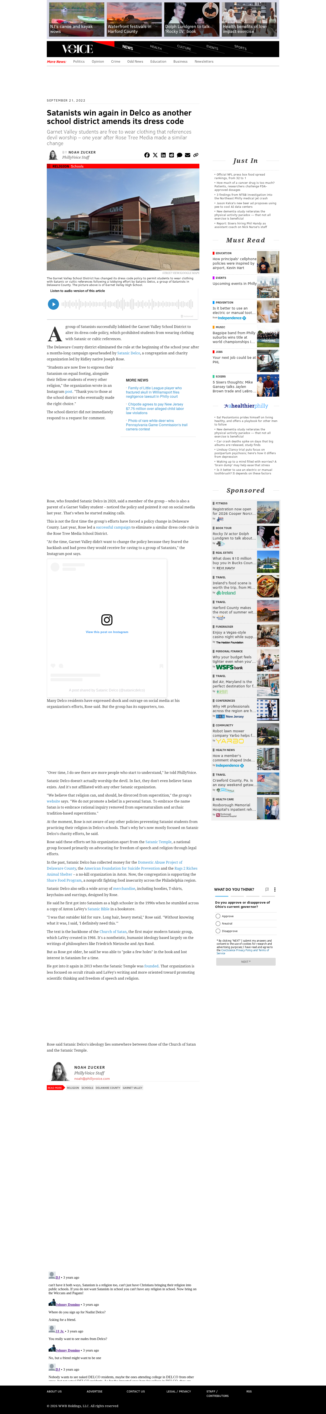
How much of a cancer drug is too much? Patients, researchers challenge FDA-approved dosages (244, 186)
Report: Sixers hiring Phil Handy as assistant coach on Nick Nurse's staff (240, 225)
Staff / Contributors (217, 1393)
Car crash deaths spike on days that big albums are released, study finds (243, 443)
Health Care (225, 799)
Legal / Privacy (179, 1391)
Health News (225, 750)
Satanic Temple (158, 842)
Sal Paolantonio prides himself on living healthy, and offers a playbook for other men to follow (245, 420)
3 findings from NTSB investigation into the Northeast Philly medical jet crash (243, 196)
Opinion (98, 61)
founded (151, 966)
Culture (184, 47)
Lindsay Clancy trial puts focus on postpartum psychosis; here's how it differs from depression (245, 453)
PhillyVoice (77, 49)
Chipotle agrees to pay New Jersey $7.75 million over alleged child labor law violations (155, 408)
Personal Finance (229, 651)
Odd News (135, 61)
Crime (115, 61)
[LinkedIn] (163, 156)
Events (212, 47)
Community (224, 725)
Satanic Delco (128, 353)
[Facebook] (147, 156)
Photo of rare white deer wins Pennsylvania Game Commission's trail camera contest (157, 424)
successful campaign (113, 527)
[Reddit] (171, 156)
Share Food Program (64, 880)
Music (220, 327)
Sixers (221, 376)
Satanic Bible (99, 909)
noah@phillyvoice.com (92, 1078)
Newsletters (204, 61)
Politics (79, 61)
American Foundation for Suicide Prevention (122, 868)
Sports (240, 47)
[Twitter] (155, 156)
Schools (77, 166)
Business (180, 61)
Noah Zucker (82, 152)
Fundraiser (224, 627)
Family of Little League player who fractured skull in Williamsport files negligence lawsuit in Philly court (154, 392)
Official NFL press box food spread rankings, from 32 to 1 (239, 176)
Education (158, 61)
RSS (249, 1391)
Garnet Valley (132, 1087)
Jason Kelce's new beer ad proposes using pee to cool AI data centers (245, 205)
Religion (61, 166)
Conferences (225, 701)
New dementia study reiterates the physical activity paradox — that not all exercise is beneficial (242, 214)
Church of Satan (113, 932)
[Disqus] (123, 1210)
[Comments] (179, 156)
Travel (221, 577)
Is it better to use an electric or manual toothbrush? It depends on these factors (243, 471)
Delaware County (108, 1087)
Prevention (224, 302)
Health (156, 47)
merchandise (124, 889)
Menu (53, 49)
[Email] (187, 156)
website (53, 801)
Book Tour (224, 528)
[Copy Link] (195, 156)
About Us (54, 1391)
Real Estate (224, 553)
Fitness (222, 503)
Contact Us (136, 1391)
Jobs (219, 352)
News (127, 47)
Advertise (94, 1391)
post (68, 391)
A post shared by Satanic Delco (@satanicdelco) (107, 690)
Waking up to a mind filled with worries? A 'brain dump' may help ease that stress (245, 463)
